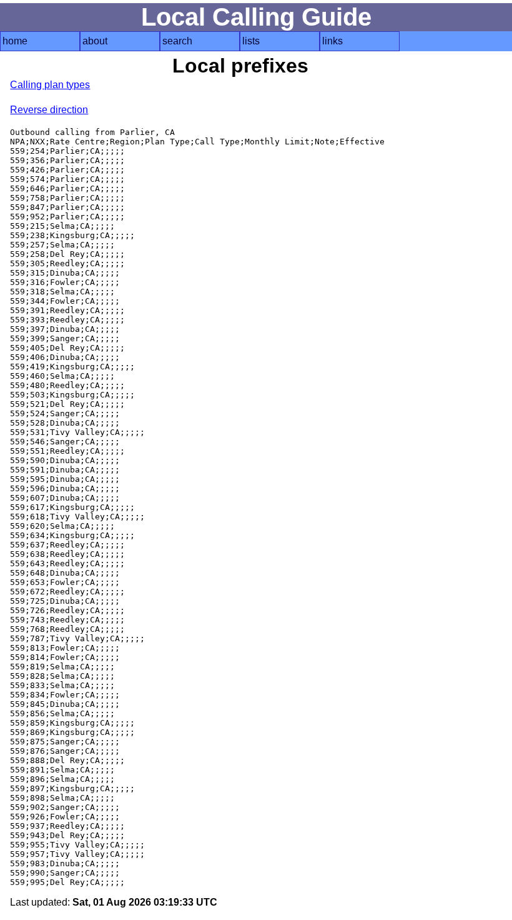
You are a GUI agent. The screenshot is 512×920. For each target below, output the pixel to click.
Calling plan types (50, 84)
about (94, 41)
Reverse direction (49, 109)
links (332, 41)
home (14, 41)
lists (251, 41)
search (177, 41)
